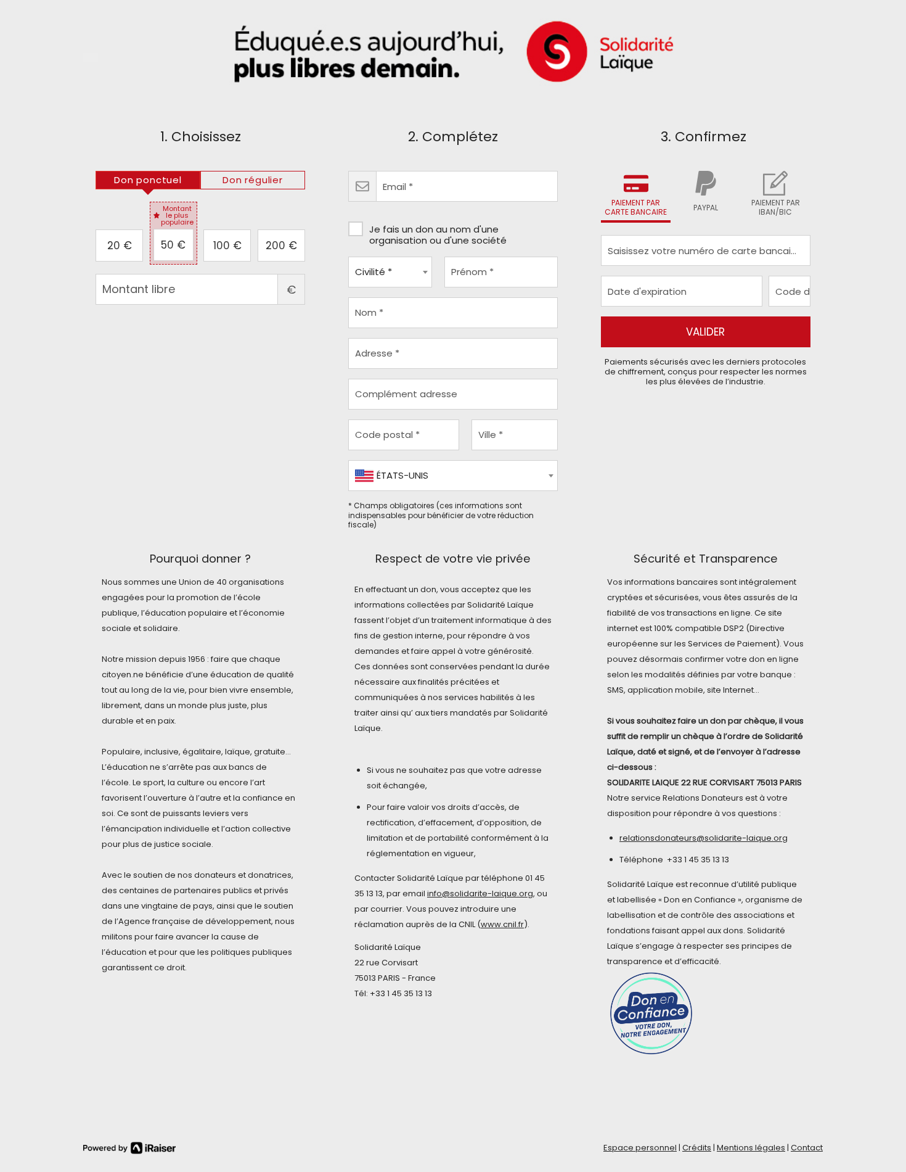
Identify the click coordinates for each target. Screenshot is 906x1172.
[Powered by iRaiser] (129, 1148)
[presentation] (148, 180)
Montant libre (291, 289)
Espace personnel (640, 1147)
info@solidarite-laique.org (480, 893)
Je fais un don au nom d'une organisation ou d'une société (438, 235)
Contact (807, 1147)
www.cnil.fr (502, 924)
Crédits (696, 1147)
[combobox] (390, 272)
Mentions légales (751, 1147)
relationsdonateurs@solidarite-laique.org (703, 838)
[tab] (148, 180)
